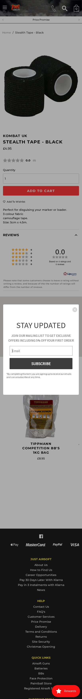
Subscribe (41, 363)
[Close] (74, 309)
